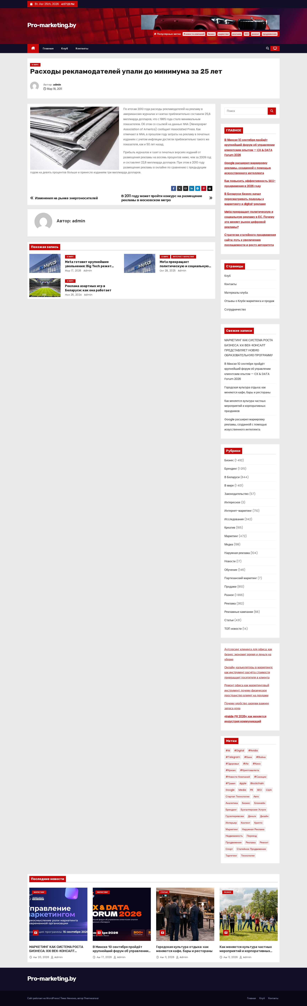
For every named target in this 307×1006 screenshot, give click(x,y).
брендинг (231, 809)
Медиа (228, 544)
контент (245, 822)
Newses (71, 998)
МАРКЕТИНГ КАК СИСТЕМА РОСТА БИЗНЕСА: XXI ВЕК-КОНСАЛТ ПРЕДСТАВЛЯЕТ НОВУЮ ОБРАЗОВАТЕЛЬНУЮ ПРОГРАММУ (56, 953)
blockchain (257, 783)
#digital (239, 750)
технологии (248, 855)
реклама (236, 33)
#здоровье (232, 763)
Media (242, 790)
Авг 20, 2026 (41, 957)
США (269, 790)
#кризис (231, 770)
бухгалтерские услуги (253, 809)
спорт (229, 849)
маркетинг (223, 33)
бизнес (211, 33)
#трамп (230, 783)
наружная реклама (253, 829)
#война (261, 757)
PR (251, 790)
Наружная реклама (237, 553)
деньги (252, 816)
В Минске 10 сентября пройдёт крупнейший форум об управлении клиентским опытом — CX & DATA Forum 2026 (120, 953)
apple (242, 783)
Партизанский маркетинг (240, 578)
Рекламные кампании (238, 612)
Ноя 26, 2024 (73, 294)
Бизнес (229, 460)
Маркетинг (231, 536)
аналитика (232, 803)
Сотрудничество (235, 309)
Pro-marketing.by (51, 25)
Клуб (64, 48)
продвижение (270, 33)
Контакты (82, 48)
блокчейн (259, 803)
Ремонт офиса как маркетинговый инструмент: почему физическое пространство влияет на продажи (246, 690)
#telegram (233, 757)
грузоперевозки (235, 816)
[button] (267, 48)
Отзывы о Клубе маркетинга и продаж (249, 301)
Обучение (230, 570)
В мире (35, 64)
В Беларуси (232, 477)
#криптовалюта (249, 770)
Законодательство (236, 494)
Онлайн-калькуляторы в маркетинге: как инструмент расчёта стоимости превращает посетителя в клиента (248, 672)
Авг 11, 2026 (167, 957)
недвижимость (234, 836)
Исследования (234, 519)
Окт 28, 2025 (168, 270)
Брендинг (230, 469)
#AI (228, 750)
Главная (48, 48)
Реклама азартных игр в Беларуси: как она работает (88, 288)
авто (256, 796)
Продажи (230, 587)
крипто (258, 822)
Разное (229, 595)
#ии (246, 763)
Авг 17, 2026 (105, 957)
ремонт (255, 33)
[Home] (33, 48)
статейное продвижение (251, 849)
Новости (230, 561)
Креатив (229, 528)
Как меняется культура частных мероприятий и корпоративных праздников (245, 406)
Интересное (232, 502)
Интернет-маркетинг (183, 256)
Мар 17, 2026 (73, 270)
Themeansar (91, 998)
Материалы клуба (236, 293)
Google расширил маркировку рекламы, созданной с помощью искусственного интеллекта (247, 168)
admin (57, 84)
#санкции (260, 777)
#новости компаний (193, 33)
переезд (252, 836)
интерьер (231, 822)
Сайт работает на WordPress (43, 998)
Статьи (229, 620)
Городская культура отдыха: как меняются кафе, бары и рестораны (184, 949)
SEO (246, 33)
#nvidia (253, 750)
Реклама (230, 603)
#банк (248, 757)
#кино (257, 763)
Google (230, 790)
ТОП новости (233, 629)
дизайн (264, 816)
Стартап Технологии (237, 796)
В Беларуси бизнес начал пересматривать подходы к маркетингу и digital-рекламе (245, 199)
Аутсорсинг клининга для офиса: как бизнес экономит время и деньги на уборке (248, 654)
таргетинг (231, 855)
